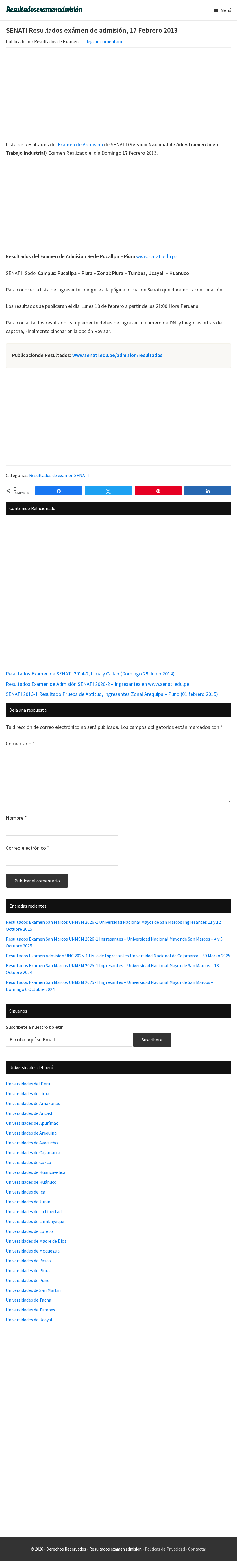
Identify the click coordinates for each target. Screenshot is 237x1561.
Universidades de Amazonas (33, 1103)
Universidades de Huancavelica (35, 1172)
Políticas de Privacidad (165, 1549)
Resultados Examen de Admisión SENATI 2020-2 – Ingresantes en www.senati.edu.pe (97, 684)
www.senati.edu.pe (156, 256)
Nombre (16, 817)
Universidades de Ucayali (29, 1319)
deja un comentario (105, 41)
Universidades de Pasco (28, 1260)
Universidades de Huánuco (31, 1182)
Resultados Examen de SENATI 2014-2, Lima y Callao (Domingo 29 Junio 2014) (90, 673)
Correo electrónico (27, 848)
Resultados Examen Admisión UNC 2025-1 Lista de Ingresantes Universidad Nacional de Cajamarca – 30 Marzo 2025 (118, 955)
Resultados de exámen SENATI (59, 475)
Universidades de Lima (27, 1093)
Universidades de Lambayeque (35, 1221)
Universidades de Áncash (29, 1113)
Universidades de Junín (28, 1202)
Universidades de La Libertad (34, 1211)
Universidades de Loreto (29, 1231)
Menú (226, 10)
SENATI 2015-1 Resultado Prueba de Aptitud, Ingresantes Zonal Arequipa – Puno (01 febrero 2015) (112, 694)
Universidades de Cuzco (28, 1162)
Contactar (197, 1549)
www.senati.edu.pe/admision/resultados (117, 355)
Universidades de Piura (28, 1270)
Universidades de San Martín (33, 1290)
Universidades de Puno (28, 1280)
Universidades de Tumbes (30, 1310)
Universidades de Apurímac (32, 1123)
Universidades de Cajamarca (33, 1152)
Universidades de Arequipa (31, 1133)
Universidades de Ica (25, 1192)
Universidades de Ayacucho (32, 1143)
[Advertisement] (118, 95)
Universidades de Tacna (28, 1300)
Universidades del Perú (28, 1084)
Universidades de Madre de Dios (36, 1241)
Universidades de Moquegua (33, 1251)
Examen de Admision (80, 144)
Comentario (20, 743)
